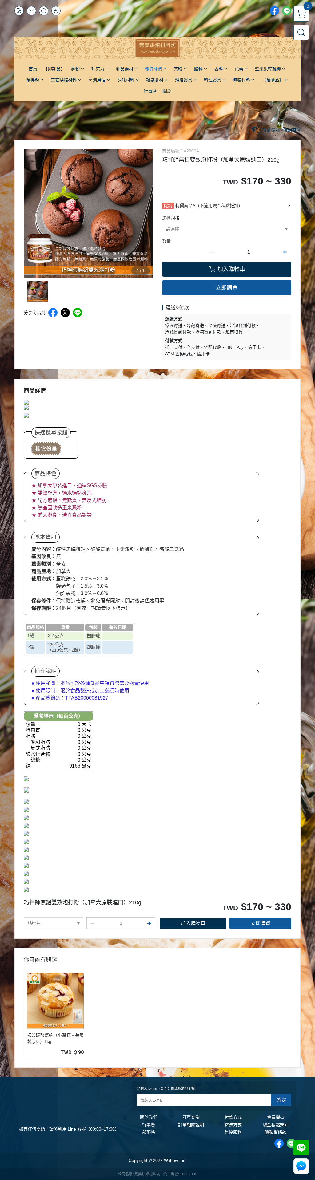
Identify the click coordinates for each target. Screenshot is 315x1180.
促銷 (168, 205)
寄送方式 (233, 1125)
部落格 (148, 1132)
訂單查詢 (191, 1117)
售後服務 (233, 1132)
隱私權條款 (275, 1132)
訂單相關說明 (191, 1125)
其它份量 (46, 449)
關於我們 (148, 1117)
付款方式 (233, 1117)
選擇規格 (170, 217)
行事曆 (148, 1125)
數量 (166, 241)
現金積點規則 (276, 1125)
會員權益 (275, 1117)
